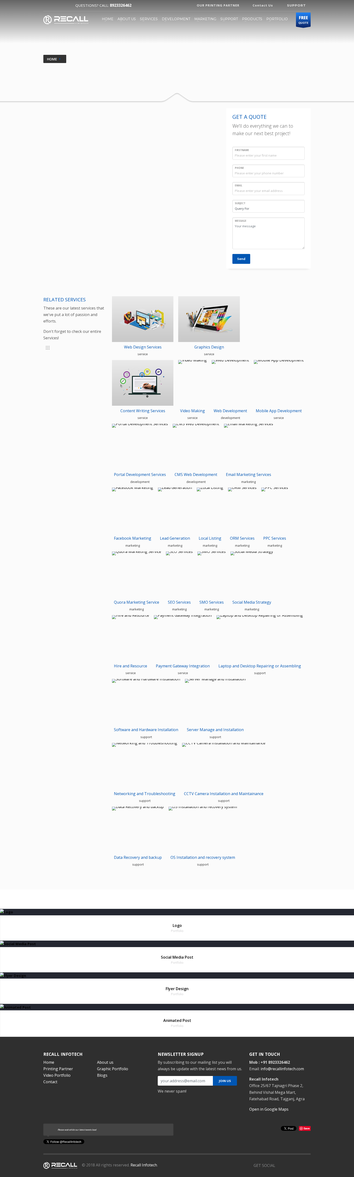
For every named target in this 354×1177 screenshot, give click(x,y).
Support (229, 19)
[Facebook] (47, 5)
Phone (239, 168)
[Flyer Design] (13, 975)
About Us (127, 19)
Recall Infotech (144, 1165)
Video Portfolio (57, 1075)
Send (241, 259)
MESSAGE (240, 220)
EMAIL (238, 185)
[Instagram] (66, 5)
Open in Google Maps (268, 1109)
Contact (50, 1081)
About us (105, 1062)
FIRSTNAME (242, 150)
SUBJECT (240, 203)
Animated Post (177, 1020)
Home (52, 59)
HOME (107, 19)
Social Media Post (177, 957)
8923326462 (120, 5)
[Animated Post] (15, 1006)
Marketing (205, 19)
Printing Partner (58, 1068)
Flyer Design (177, 988)
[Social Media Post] (18, 943)
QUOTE (303, 20)
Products (252, 19)
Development (176, 19)
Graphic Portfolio (112, 1068)
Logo (177, 925)
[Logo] (6, 911)
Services (149, 19)
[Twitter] (57, 5)
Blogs (102, 1075)
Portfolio (277, 19)
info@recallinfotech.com (282, 1068)
